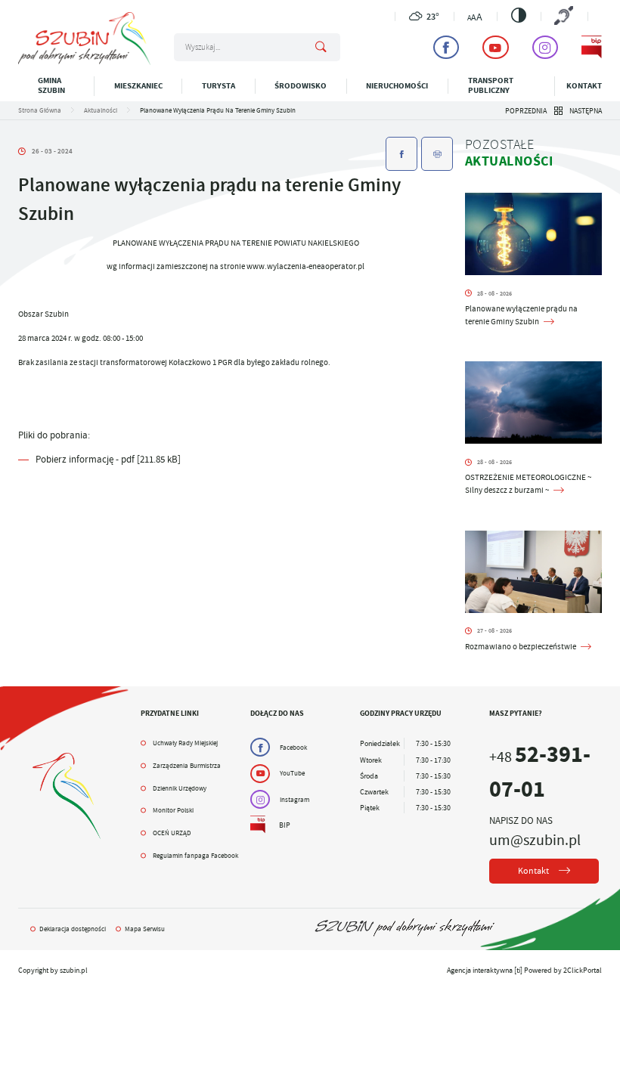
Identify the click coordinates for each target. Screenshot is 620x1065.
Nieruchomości (397, 85)
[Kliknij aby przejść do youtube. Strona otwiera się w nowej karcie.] (495, 47)
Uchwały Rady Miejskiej (185, 743)
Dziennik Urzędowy (179, 788)
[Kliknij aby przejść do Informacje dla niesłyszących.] (564, 16)
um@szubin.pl (535, 840)
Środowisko (300, 85)
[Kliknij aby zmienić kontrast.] (518, 15)
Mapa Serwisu (145, 928)
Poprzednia (526, 111)
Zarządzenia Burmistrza (187, 765)
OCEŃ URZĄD (172, 832)
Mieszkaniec (138, 85)
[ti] (518, 970)
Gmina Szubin (51, 85)
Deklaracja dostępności (72, 928)
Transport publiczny (490, 85)
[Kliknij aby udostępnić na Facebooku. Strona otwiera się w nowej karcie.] (401, 154)
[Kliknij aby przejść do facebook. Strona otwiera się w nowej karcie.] (446, 47)
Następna (585, 111)
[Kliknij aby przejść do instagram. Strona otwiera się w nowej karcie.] (545, 47)
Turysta (218, 85)
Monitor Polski (173, 810)
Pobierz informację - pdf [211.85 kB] (108, 459)
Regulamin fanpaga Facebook (195, 855)
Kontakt (584, 85)
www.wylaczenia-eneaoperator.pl (305, 266)
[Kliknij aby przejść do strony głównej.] (84, 62)
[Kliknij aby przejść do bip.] (591, 47)
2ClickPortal (582, 970)
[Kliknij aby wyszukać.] (320, 47)
